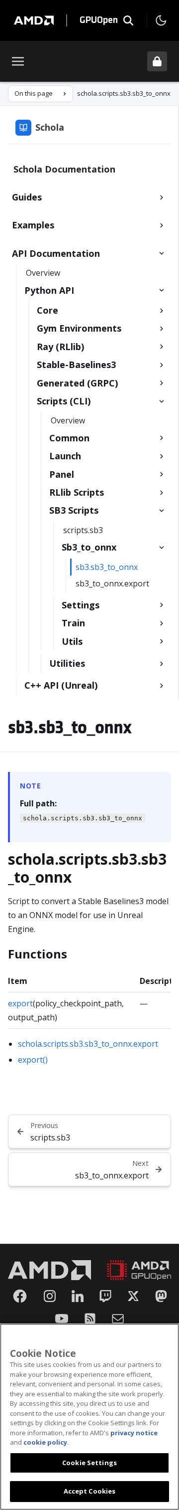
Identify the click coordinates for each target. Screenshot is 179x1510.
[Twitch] (105, 1296)
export (20, 1003)
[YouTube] (61, 1318)
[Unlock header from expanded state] (157, 61)
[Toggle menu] (18, 61)
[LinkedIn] (78, 1296)
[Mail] (118, 1318)
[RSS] (90, 1318)
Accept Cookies (90, 1491)
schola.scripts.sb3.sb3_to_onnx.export (88, 1043)
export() (33, 1059)
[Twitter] (133, 1296)
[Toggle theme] (161, 20)
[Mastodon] (161, 1296)
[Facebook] (20, 1296)
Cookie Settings (89, 1462)
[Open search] (128, 20)
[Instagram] (50, 1296)
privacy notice (134, 1432)
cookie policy (45, 1442)
